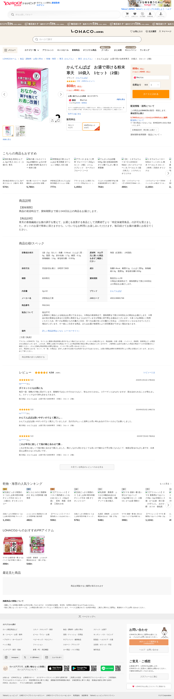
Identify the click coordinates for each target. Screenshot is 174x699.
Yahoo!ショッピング (10, 695)
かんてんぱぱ (116, 291)
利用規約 (76, 695)
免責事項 (85, 695)
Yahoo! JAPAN (128, 9)
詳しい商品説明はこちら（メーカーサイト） (61, 331)
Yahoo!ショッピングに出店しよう (150, 9)
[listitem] (18, 629)
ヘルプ (168, 9)
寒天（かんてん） (67, 59)
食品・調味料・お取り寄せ (31, 59)
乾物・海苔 (51, 59)
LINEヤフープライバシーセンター (58, 695)
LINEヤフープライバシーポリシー (32, 695)
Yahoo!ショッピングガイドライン (102, 695)
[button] (154, 85)
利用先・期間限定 (81, 103)
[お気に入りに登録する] (58, 120)
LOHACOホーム (9, 59)
